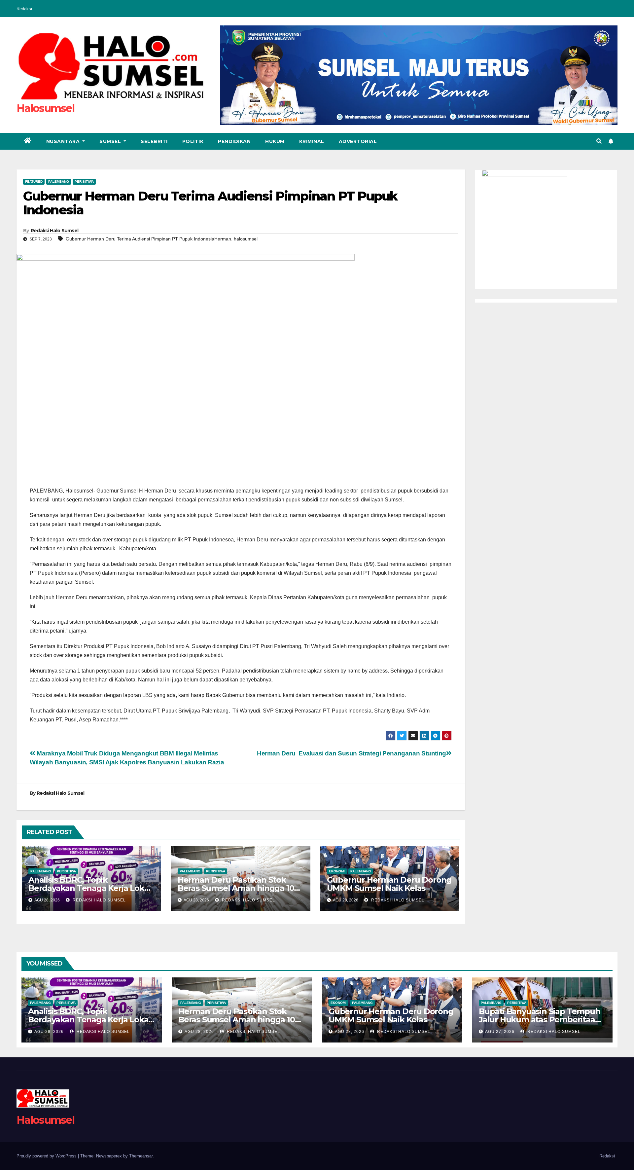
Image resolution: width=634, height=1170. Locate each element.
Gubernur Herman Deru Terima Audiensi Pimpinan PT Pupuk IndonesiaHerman (148, 238)
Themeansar (141, 1155)
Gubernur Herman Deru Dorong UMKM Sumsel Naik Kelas (389, 884)
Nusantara (63, 141)
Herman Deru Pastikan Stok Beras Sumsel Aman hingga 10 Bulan (236, 888)
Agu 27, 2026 (499, 1031)
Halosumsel (45, 108)
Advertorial (358, 141)
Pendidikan (234, 141)
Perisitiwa (84, 181)
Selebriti (154, 141)
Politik (193, 141)
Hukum (275, 141)
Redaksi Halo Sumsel (55, 231)
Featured (34, 181)
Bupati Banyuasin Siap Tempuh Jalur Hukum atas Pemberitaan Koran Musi (539, 1019)
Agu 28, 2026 (49, 1031)
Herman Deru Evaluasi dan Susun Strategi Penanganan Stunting (351, 753)
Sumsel (111, 141)
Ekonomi (337, 871)
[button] (599, 141)
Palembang (58, 181)
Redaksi (24, 8)
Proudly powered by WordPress (47, 1155)
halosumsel (246, 238)
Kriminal (311, 141)
